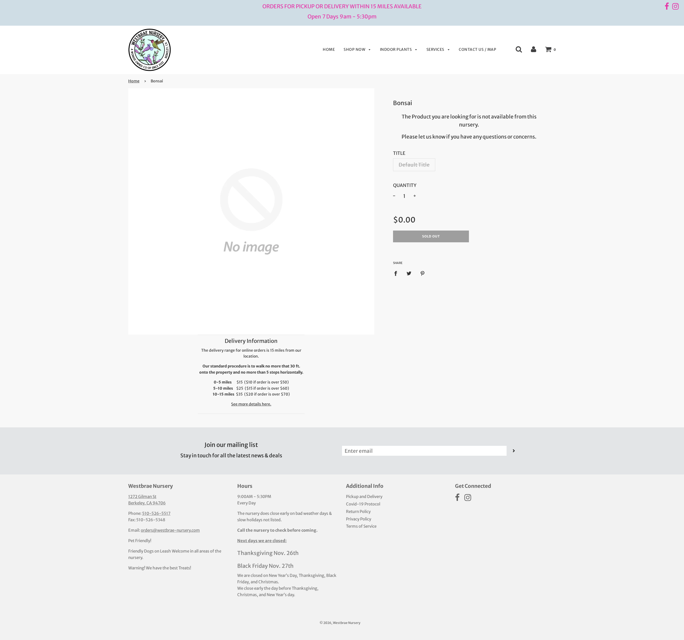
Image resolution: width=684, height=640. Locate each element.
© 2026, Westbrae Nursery (340, 623)
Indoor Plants (396, 49)
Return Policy (358, 511)
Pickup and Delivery (364, 496)
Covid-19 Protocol (363, 504)
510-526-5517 (156, 513)
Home (329, 49)
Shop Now (355, 49)
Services (435, 49)
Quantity (405, 185)
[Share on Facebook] (397, 273)
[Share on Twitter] (409, 273)
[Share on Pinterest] (422, 273)
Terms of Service (361, 526)
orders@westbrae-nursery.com (170, 530)
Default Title (414, 165)
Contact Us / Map (477, 49)
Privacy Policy (358, 519)
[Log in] (533, 49)
